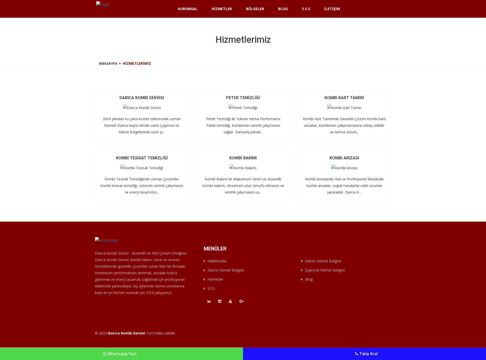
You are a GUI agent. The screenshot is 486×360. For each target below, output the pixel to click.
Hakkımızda (217, 261)
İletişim (332, 8)
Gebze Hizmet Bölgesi (323, 261)
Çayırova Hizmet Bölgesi (325, 270)
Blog (283, 8)
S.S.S (306, 8)
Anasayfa (108, 63)
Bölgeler (255, 8)
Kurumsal (187, 8)
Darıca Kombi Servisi (126, 333)
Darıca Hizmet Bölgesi (226, 270)
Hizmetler (222, 8)
